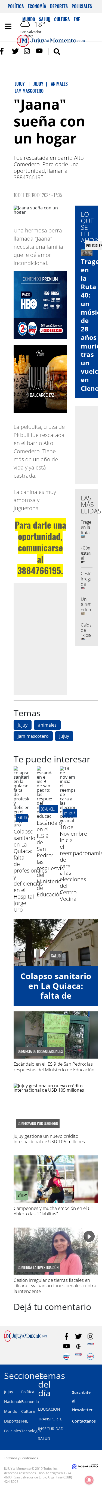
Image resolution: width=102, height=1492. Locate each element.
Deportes (59, 6)
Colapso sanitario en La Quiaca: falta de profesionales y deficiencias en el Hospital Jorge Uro (30, 870)
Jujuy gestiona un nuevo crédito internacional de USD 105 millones (49, 1139)
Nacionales (14, 1401)
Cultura (28, 1411)
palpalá (70, 813)
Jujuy (22, 725)
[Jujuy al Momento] (25, 1340)
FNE (24, 1421)
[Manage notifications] (89, 1480)
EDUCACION (49, 1409)
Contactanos (84, 1421)
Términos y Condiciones (21, 1458)
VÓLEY (22, 1195)
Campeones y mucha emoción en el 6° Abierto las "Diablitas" (53, 1211)
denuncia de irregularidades (40, 1051)
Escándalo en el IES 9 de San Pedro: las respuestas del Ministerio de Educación (50, 858)
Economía (37, 6)
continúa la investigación (38, 1267)
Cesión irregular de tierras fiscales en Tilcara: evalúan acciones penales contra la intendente (55, 1285)
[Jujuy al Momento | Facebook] (3, 51)
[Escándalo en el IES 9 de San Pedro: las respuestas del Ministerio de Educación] (44, 816)
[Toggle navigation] (8, 26)
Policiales (82, 6)
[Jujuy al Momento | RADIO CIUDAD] (90, 1356)
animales (47, 725)
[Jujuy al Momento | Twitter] (15, 51)
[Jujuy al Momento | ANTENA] (90, 1346)
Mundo (10, 1411)
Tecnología (31, 1430)
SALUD (44, 1438)
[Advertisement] (51, 638)
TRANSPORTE (50, 1418)
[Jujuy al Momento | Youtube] (39, 51)
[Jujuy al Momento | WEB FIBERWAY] (66, 1356)
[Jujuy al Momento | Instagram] (27, 51)
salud (22, 817)
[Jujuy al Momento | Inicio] (97, 1374)
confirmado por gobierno (38, 1123)
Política (16, 6)
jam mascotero (33, 736)
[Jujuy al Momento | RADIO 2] (78, 1356)
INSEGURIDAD (50, 1428)
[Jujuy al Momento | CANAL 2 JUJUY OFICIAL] (78, 1346)
